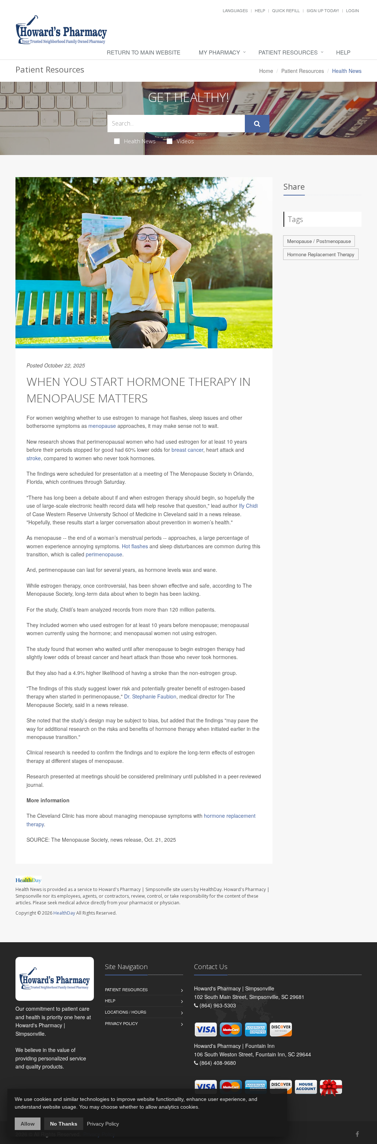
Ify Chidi (248, 505)
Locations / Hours (125, 1012)
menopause (102, 425)
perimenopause (104, 554)
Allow (28, 1124)
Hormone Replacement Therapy (321, 254)
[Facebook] (357, 1134)
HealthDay (64, 913)
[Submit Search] (257, 124)
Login (352, 10)
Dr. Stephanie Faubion (150, 696)
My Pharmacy (219, 52)
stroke (34, 458)
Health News (140, 141)
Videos (185, 141)
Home (266, 70)
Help (260, 10)
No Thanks (63, 1124)
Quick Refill (286, 10)
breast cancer (187, 449)
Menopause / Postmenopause (319, 240)
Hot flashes (135, 546)
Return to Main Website (143, 52)
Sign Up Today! (323, 10)
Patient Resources (288, 52)
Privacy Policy (121, 1023)
